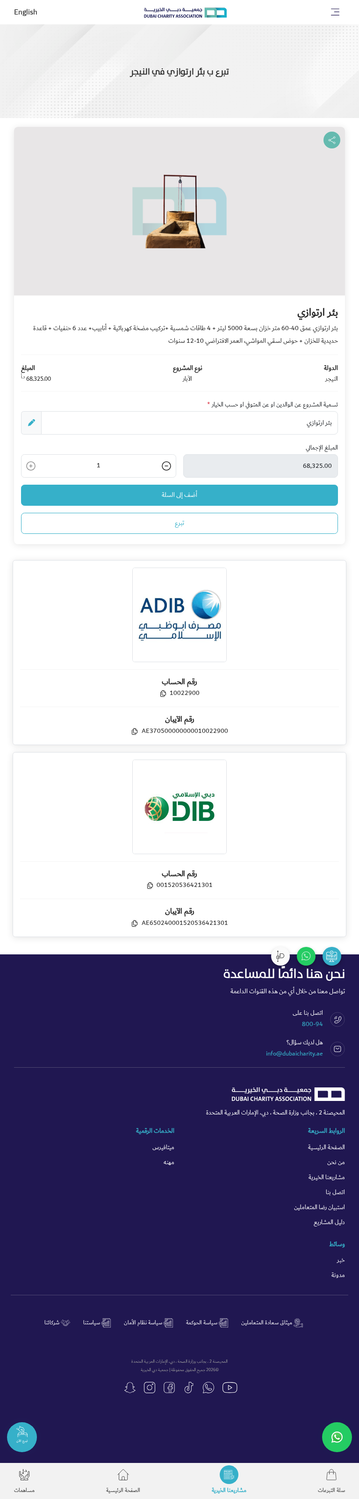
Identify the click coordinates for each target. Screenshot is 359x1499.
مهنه (169, 1162)
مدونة (338, 1275)
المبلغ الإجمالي (322, 448)
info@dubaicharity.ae (294, 1054)
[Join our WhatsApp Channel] (337, 1437)
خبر (341, 1260)
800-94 (312, 1024)
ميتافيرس (163, 1147)
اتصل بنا (335, 1192)
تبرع (179, 523)
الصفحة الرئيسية (326, 1147)
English (25, 12)
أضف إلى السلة (179, 495)
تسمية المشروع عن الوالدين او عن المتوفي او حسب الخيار (272, 405)
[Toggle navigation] (335, 12)
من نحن (336, 1162)
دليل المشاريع (329, 1222)
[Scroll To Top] (280, 956)
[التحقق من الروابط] (332, 956)
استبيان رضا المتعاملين (319, 1207)
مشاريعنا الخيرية (327, 1177)
